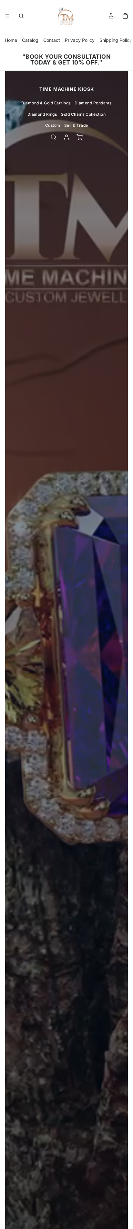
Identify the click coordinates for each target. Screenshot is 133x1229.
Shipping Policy (115, 40)
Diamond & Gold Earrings (46, 102)
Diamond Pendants (93, 102)
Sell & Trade (76, 125)
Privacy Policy (80, 40)
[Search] (21, 16)
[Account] (66, 137)
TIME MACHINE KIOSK (66, 89)
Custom (52, 125)
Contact (51, 40)
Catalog (30, 40)
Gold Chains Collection (83, 114)
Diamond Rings (42, 114)
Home (11, 40)
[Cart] (125, 16)
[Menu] (7, 15)
